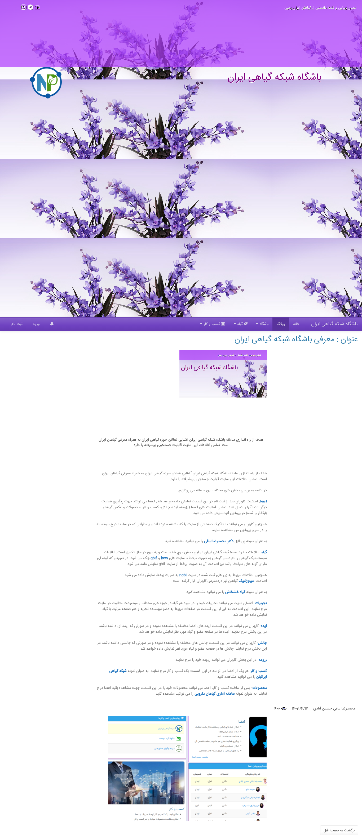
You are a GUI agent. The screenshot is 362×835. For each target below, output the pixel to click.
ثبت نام (17, 324)
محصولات (259, 688)
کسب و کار (259, 671)
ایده (264, 626)
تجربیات (261, 603)
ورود (36, 324)
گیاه (264, 552)
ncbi (183, 575)
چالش (262, 643)
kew (164, 558)
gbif (154, 558)
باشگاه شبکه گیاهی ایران (334, 324)
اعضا (263, 501)
